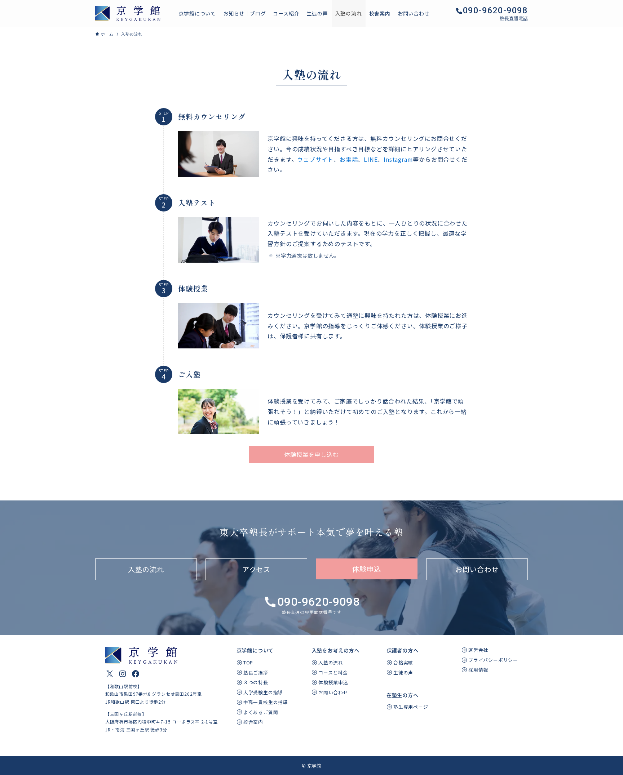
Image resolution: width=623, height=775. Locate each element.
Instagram (398, 159)
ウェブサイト (315, 159)
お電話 (349, 159)
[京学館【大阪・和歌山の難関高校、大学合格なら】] (127, 13)
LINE (370, 159)
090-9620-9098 (495, 10)
